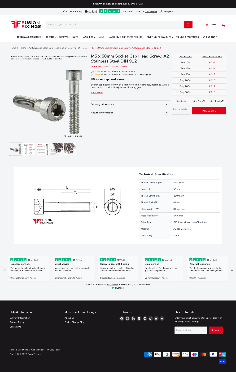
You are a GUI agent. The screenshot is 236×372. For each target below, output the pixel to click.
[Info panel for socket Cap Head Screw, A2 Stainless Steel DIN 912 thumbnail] (43, 149)
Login (213, 24)
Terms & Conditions (19, 349)
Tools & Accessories (29, 37)
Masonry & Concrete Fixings (126, 37)
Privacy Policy (53, 349)
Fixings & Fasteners (187, 37)
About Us (69, 317)
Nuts (75, 37)
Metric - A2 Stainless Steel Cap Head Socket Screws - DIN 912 (53, 48)
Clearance (210, 37)
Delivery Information (20, 317)
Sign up (215, 330)
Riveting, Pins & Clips (159, 37)
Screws (64, 37)
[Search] (188, 24)
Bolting (50, 37)
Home (13, 48)
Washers (88, 37)
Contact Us (15, 326)
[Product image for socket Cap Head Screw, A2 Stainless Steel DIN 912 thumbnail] (70, 149)
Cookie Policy (37, 349)
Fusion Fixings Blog (74, 322)
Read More (97, 92)
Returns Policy (17, 322)
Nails (101, 37)
